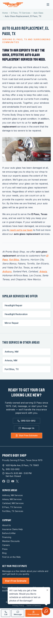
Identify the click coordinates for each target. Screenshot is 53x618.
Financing (6, 537)
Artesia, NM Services (12, 499)
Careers (6, 545)
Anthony (6, 271)
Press (4, 549)
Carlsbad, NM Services (13, 503)
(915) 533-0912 (28, 421)
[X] (17, 481)
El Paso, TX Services (20, 13)
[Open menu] (48, 4)
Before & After (9, 533)
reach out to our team (21, 230)
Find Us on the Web (11, 557)
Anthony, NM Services (12, 495)
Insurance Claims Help (12, 529)
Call (5, 614)
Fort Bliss (14, 259)
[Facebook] (3, 481)
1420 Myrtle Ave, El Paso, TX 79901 (22, 465)
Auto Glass (38, 13)
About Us (6, 525)
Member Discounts (11, 541)
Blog (4, 553)
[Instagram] (8, 481)
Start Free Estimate (28, 435)
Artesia (43, 271)
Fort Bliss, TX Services (12, 511)
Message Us (28, 428)
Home (5, 13)
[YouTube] (12, 481)
